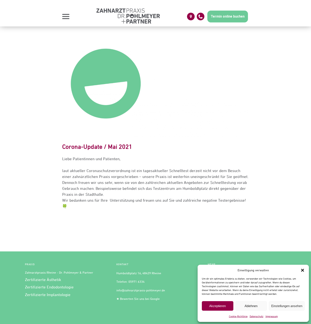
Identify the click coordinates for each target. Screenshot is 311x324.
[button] (302, 270)
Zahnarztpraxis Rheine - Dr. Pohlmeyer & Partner (59, 272)
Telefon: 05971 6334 (130, 281)
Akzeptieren (217, 306)
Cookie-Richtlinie (238, 316)
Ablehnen (251, 306)
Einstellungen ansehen (286, 306)
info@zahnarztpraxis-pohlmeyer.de (140, 290)
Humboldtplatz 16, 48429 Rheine (138, 273)
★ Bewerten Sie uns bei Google (138, 299)
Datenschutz (256, 316)
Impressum (272, 316)
